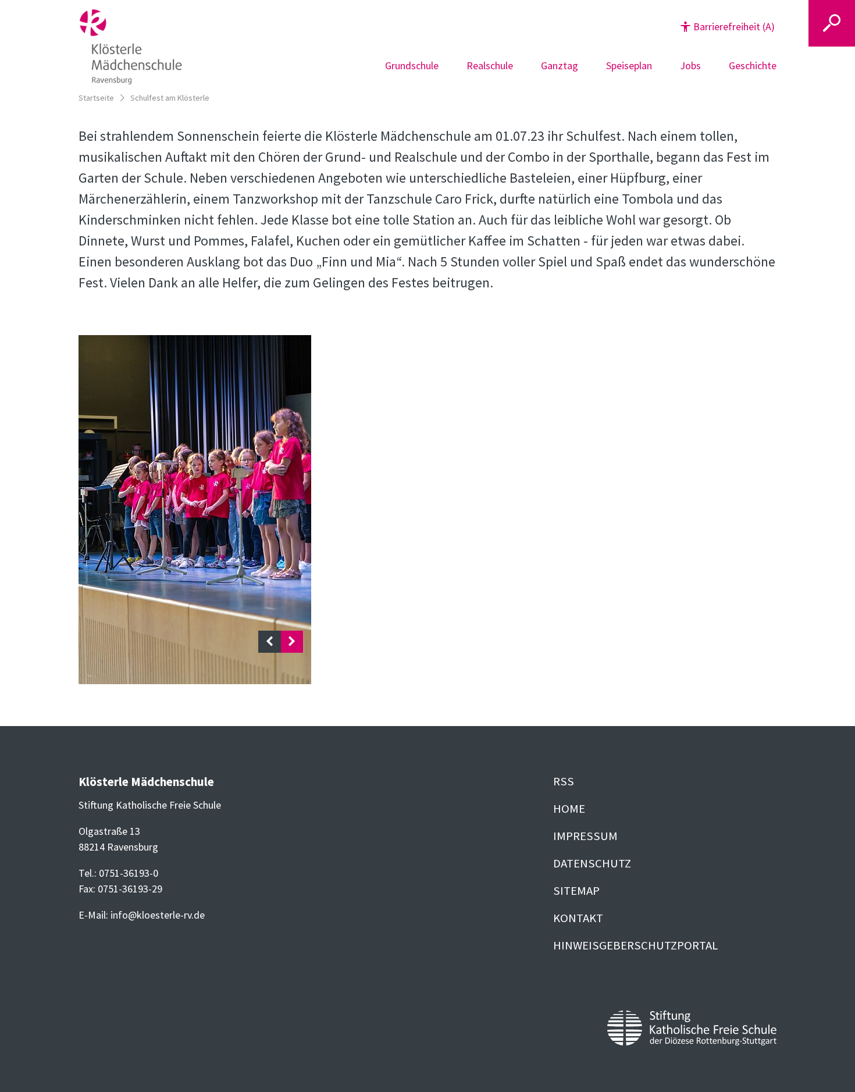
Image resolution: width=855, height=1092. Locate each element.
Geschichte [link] (752, 65)
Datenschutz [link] (592, 863)
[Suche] (831, 23)
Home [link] (569, 808)
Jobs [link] (690, 65)
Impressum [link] (585, 836)
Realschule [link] (489, 65)
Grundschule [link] (412, 65)
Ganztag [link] (559, 65)
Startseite (96, 98)
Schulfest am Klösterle (169, 98)
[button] (727, 26)
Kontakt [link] (578, 918)
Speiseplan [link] (629, 65)
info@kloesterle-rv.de (158, 915)
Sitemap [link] (576, 890)
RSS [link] (563, 781)
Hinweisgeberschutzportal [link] (635, 945)
